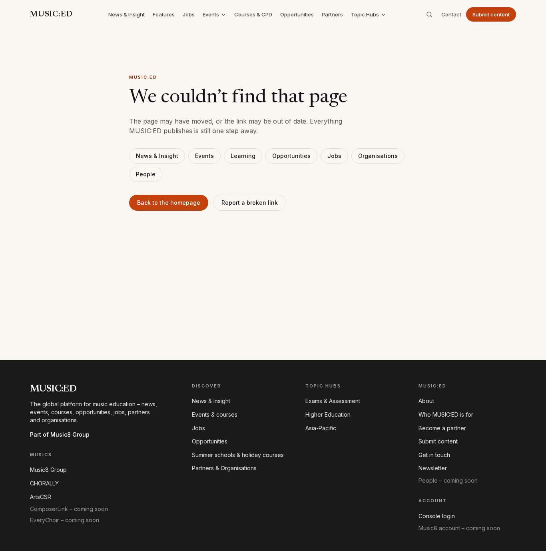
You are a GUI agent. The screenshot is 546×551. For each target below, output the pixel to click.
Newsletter (432, 468)
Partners (332, 14)
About (426, 400)
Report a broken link (249, 202)
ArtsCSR (40, 496)
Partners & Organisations (224, 468)
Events (211, 14)
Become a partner (442, 428)
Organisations (378, 155)
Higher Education (328, 414)
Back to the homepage (168, 202)
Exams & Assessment (332, 400)
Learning (243, 155)
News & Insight (126, 14)
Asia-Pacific (320, 428)
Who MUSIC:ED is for (445, 414)
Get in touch (434, 454)
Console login (436, 516)
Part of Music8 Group (60, 434)
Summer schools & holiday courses (238, 454)
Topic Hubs (365, 14)
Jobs (189, 14)
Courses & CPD (253, 14)
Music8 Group (48, 469)
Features (164, 14)
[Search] (429, 14)
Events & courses (214, 414)
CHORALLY (44, 483)
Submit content (491, 14)
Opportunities (297, 14)
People (145, 174)
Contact (451, 14)
